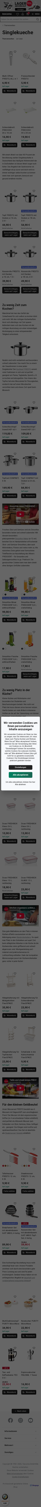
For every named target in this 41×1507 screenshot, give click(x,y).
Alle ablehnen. (20, 784)
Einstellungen (20, 767)
